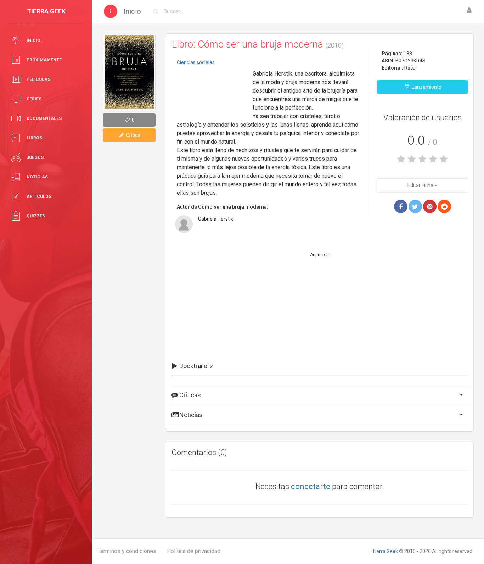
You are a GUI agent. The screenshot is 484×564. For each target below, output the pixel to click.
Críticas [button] (189, 395)
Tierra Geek (385, 551)
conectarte (310, 486)
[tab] (319, 366)
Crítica (132, 135)
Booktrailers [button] (195, 366)
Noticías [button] (190, 415)
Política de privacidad (193, 551)
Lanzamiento (426, 87)
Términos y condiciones (126, 551)
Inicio (132, 11)
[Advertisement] (212, 90)
